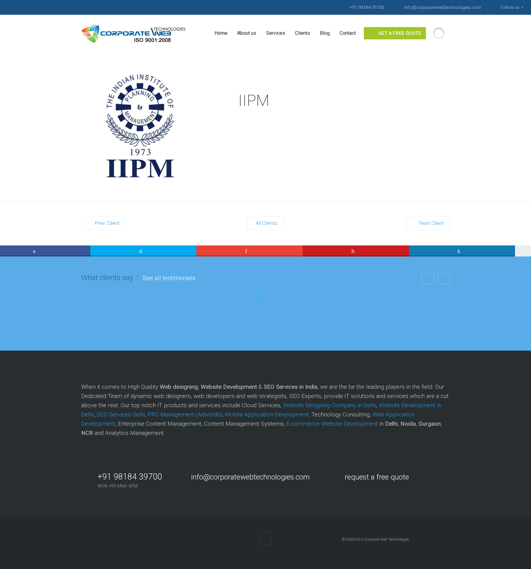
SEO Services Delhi (120, 414)
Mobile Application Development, (267, 414)
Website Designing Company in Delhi (329, 405)
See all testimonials (169, 278)
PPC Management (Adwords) (185, 414)
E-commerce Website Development (332, 423)
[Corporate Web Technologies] (133, 33)
